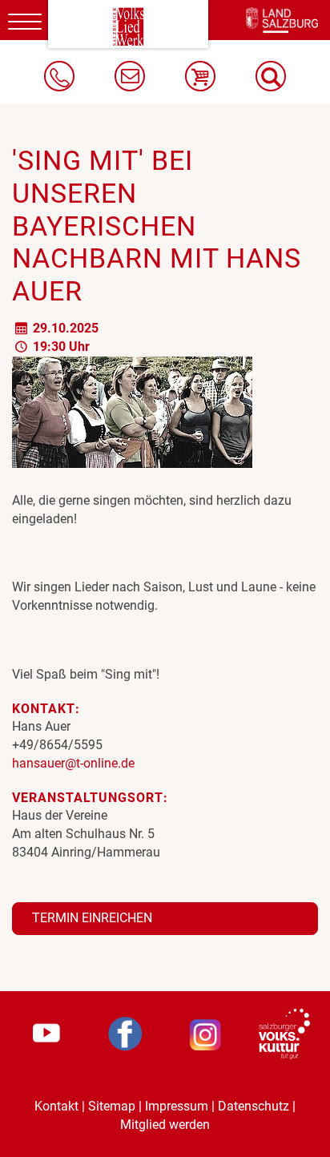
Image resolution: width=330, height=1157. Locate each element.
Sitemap (111, 1106)
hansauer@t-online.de (73, 763)
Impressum (176, 1106)
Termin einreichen (92, 917)
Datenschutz (253, 1106)
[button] (270, 76)
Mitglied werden (165, 1124)
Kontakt (56, 1106)
